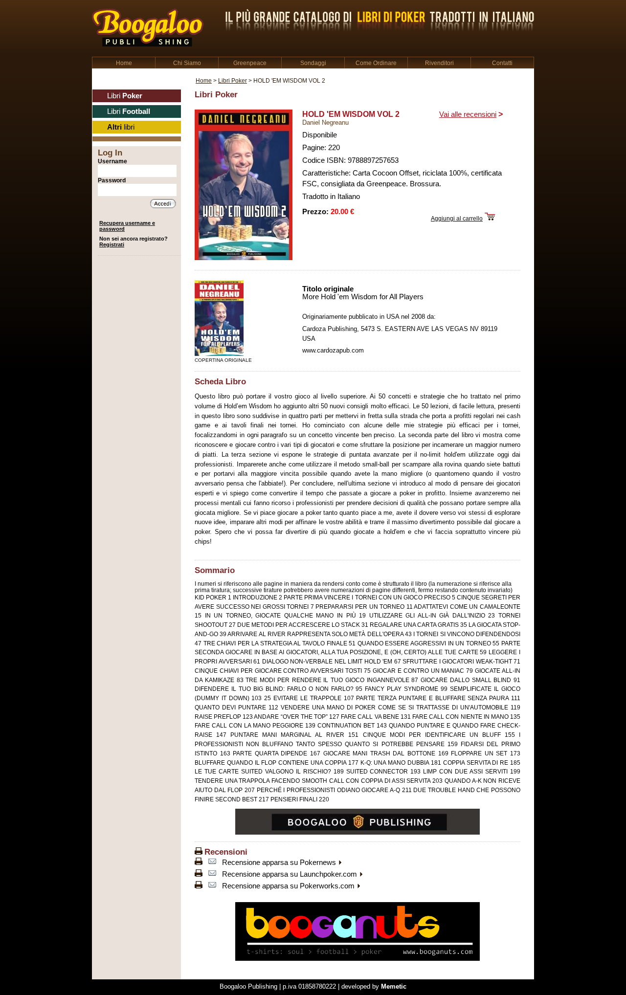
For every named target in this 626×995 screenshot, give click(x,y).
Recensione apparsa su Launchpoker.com (290, 874)
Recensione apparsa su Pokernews (280, 862)
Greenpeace (250, 63)
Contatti (502, 63)
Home (124, 63)
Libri (124, 96)
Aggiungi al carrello (457, 218)
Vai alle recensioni (467, 114)
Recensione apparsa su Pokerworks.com (289, 886)
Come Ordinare (376, 63)
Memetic (393, 986)
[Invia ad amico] (212, 862)
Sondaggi (313, 63)
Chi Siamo (187, 63)
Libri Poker (232, 80)
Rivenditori (439, 63)
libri (120, 127)
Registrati (111, 244)
